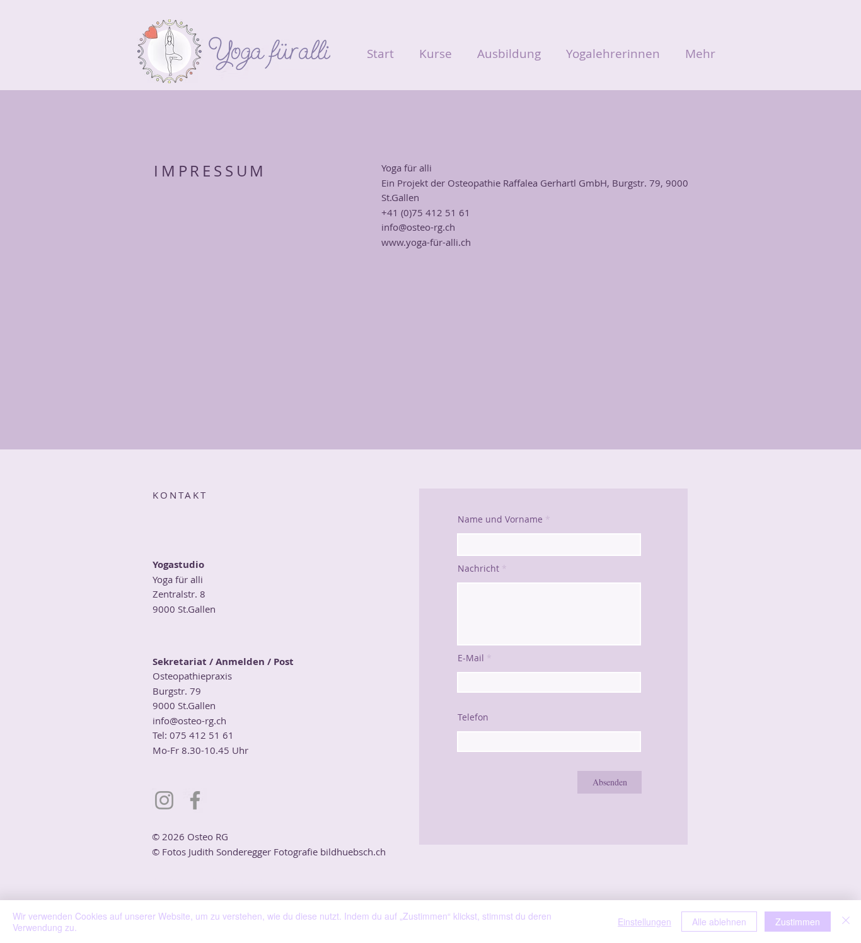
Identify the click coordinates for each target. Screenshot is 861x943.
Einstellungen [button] (644, 921)
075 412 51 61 (202, 735)
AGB (211, 880)
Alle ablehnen (719, 921)
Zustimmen (797, 921)
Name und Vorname (500, 519)
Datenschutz (248, 880)
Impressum (175, 880)
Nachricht (480, 568)
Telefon (473, 717)
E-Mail (471, 658)
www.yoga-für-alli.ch (426, 242)
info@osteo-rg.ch (418, 227)
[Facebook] (195, 800)
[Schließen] (845, 921)
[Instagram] (164, 800)
